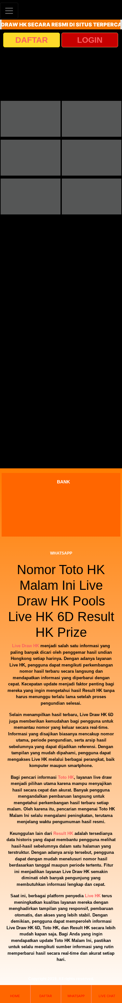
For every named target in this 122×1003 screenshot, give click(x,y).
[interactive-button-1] (31, 119)
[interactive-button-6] (92, 196)
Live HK (93, 895)
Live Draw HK (25, 645)
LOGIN (89, 39)
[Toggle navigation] (9, 11)
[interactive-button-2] (92, 119)
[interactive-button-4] (92, 158)
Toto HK (66, 777)
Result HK (63, 833)
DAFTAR (31, 39)
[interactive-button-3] (31, 158)
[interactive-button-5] (31, 196)
